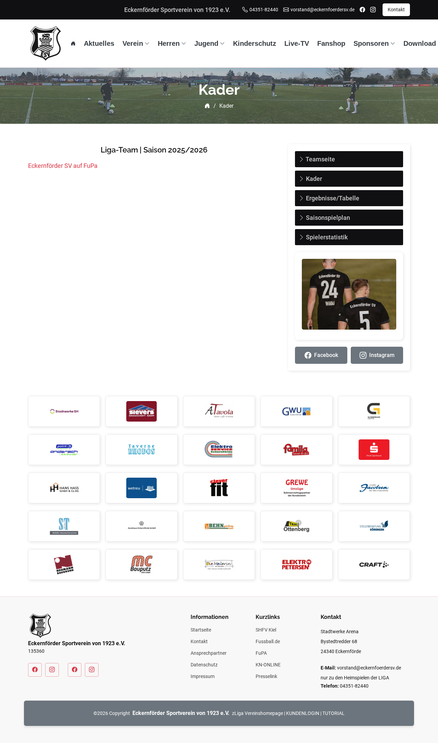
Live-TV (296, 43)
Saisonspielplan (327, 217)
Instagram (382, 355)
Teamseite (320, 159)
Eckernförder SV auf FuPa (63, 165)
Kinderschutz (254, 43)
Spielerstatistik (326, 237)
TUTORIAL (333, 713)
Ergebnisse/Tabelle (332, 198)
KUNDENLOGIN (302, 713)
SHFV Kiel (266, 629)
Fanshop (331, 43)
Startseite (201, 629)
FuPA (261, 653)
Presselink (266, 676)
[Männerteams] (35, 670)
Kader (313, 178)
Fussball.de (268, 641)
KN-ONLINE (268, 664)
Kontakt (396, 9)
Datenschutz (204, 664)
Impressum (203, 676)
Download (419, 43)
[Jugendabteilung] (74, 670)
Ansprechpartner (209, 653)
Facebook (326, 355)
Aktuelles (99, 43)
